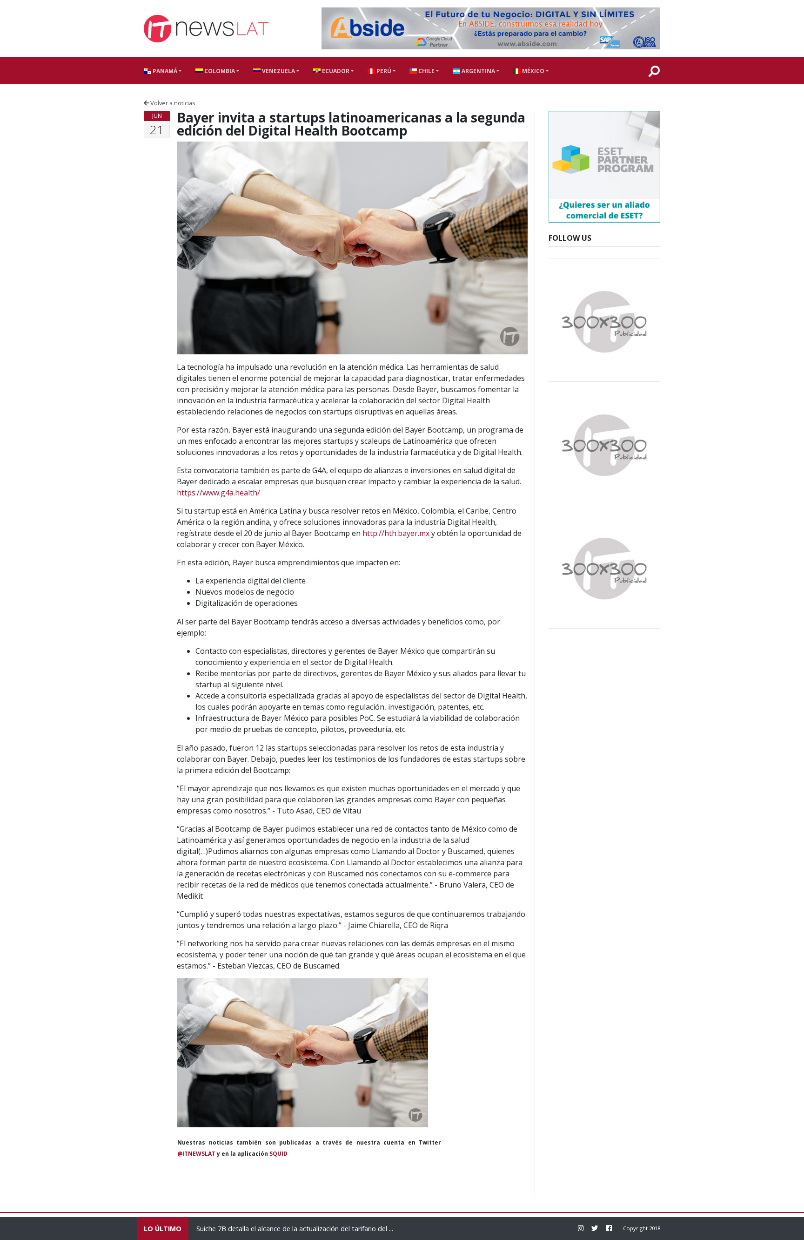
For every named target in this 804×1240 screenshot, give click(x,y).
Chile (426, 71)
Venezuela (278, 71)
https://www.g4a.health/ (218, 493)
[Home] (206, 28)
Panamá (164, 71)
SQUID (278, 1154)
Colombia (219, 71)
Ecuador (335, 71)
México (532, 71)
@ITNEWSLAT (196, 1154)
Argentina (477, 71)
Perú (383, 71)
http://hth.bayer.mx (395, 533)
